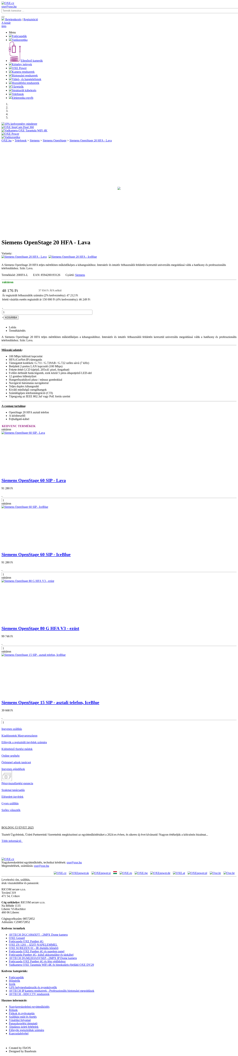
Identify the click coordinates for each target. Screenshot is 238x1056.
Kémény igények (22, 64)
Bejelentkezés (13, 19)
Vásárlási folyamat (20, 1020)
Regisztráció (30, 19)
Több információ (12, 840)
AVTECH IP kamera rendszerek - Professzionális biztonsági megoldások (51, 990)
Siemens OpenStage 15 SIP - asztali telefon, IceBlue (50, 702)
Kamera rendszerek (23, 71)
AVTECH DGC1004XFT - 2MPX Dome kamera (38, 934)
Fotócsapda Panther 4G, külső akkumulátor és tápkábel (41, 954)
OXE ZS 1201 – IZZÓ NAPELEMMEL (33, 944)
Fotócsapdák (19, 36)
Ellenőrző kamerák (32, 60)
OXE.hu (6, 140)
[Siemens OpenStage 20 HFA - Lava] (119, 192)
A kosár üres (6, 24)
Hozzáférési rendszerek (25, 82)
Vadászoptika (20, 39)
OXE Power (19, 68)
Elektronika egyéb (22, 97)
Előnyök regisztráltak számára (26, 1030)
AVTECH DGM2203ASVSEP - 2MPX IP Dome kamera (43, 958)
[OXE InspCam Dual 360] (17, 127)
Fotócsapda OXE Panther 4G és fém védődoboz (37, 961)
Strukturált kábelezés (24, 90)
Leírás (12, 327)
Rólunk (13, 1010)
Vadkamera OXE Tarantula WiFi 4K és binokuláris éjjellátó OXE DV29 (51, 964)
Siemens (35, 140)
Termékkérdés (17, 330)
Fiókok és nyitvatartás (22, 1013)
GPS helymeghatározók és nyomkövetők (33, 987)
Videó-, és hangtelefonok (26, 79)
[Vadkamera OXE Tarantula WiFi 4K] (24, 130)
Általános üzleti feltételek (23, 1026)
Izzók (12, 984)
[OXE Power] (10, 133)
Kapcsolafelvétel (18, 1033)
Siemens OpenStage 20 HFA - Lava (91, 140)
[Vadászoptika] (10, 137)
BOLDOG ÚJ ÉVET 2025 (17, 827)
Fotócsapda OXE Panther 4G (26, 941)
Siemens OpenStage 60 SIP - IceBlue (36, 554)
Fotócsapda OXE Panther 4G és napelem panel (36, 951)
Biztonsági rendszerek (25, 75)
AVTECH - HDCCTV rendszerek (29, 994)
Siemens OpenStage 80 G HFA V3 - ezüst (40, 628)
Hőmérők (14, 980)
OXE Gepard (17, 938)
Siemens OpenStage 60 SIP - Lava (33, 480)
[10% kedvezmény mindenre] (19, 123)
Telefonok (18, 94)
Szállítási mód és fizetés (23, 1016)
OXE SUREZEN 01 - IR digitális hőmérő (33, 948)
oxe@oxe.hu (9, 6)
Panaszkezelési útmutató (23, 1023)
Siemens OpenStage (54, 140)
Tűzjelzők (18, 86)
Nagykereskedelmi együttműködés (29, 1006)
